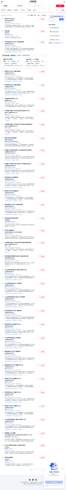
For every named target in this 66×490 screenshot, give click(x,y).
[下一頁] (42, 469)
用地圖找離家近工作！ (58, 42)
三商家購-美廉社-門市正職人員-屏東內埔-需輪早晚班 (18, 124)
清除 (57, 10)
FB (33, 480)
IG (30, 480)
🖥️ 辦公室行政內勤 (54, 31)
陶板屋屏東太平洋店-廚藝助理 (13, 351)
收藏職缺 (37, 19)
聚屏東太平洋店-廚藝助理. (11, 191)
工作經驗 (29, 10)
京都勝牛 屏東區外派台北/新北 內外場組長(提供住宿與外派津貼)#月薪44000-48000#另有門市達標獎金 (19, 163)
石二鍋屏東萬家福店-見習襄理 (13, 337)
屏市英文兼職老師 (9, 230)
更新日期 (3, 10)
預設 (32, 15)
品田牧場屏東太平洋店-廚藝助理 (13, 310)
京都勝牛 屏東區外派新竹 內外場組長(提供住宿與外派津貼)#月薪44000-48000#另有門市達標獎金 (19, 150)
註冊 (61, 19)
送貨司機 (7, 31)
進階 (34, 10)
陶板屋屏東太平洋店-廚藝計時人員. (14, 365)
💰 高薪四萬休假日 (54, 27)
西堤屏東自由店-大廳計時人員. (13, 392)
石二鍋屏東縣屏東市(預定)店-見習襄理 (15, 297)
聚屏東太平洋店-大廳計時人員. (13, 405)
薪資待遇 (16, 10)
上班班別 (22, 10)
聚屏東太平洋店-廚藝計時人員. (13, 378)
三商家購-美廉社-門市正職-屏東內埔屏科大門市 (17, 110)
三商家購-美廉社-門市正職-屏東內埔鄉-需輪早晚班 (18, 242)
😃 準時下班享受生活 (55, 35)
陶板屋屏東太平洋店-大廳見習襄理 (14, 204)
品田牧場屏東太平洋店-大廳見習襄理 (14, 42)
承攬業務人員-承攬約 (10, 433)
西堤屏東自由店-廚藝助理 (11, 177)
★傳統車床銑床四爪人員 (11, 98)
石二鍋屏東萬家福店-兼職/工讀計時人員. (15, 419)
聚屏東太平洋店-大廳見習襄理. (13, 71)
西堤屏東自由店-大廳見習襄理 (13, 85)
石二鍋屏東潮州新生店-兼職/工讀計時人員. (16, 269)
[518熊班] (33, 2)
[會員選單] (64, 2)
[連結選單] (2, 2)
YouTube (36, 480)
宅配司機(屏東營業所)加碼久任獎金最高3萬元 (17, 256)
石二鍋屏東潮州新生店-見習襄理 (13, 283)
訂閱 (63, 10)
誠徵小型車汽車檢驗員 (11, 138)
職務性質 (9, 10)
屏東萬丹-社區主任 (10, 18)
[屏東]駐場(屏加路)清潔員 (11, 218)
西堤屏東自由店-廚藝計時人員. (13, 324)
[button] (47, 62)
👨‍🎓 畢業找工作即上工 (55, 39)
